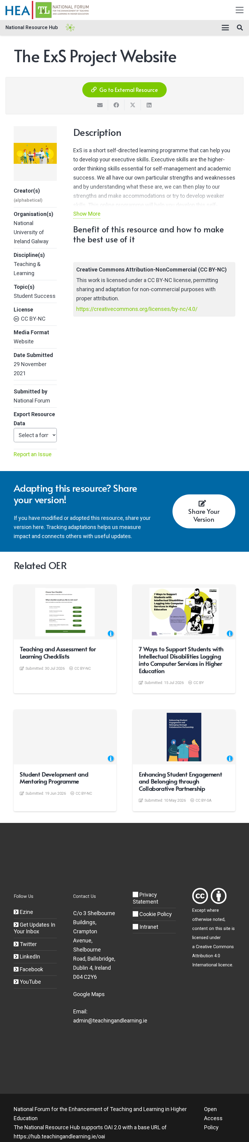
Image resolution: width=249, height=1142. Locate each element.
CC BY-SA (204, 800)
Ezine (26, 912)
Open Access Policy (213, 1118)
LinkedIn (29, 956)
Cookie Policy (155, 914)
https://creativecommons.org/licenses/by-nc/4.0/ (136, 309)
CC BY (198, 682)
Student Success (35, 296)
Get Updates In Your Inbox (34, 928)
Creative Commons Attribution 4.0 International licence (213, 956)
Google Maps (89, 994)
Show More (87, 214)
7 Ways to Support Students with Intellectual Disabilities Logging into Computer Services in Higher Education (181, 660)
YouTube (30, 982)
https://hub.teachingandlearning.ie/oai (59, 1136)
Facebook (31, 969)
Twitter (28, 944)
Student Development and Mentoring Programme (54, 778)
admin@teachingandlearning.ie (110, 1020)
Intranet (148, 927)
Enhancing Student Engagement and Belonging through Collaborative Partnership (180, 781)
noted (218, 919)
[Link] (200, 895)
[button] (239, 10)
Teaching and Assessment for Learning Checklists (58, 652)
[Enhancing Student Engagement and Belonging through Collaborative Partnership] (184, 737)
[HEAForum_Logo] (47, 10)
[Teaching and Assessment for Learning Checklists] (65, 612)
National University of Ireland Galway (31, 232)
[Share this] (116, 104)
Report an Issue (33, 454)
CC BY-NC (33, 318)
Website (24, 341)
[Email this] (100, 104)
